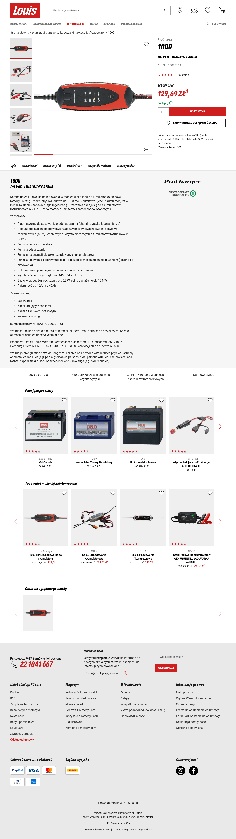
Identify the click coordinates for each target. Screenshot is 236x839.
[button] (166, 10)
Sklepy (125, 698)
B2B (12, 698)
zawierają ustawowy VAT (187, 135)
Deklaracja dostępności (191, 722)
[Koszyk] (222, 10)
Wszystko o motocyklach (81, 716)
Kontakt (15, 692)
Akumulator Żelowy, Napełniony (94, 462)
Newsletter (17, 716)
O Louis (126, 692)
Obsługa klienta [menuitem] (131, 23)
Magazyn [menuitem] (109, 23)
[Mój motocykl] (194, 10)
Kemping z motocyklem (80, 728)
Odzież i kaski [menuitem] (18, 23)
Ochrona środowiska (189, 728)
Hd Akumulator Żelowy (143, 462)
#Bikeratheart (74, 704)
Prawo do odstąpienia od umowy (197, 710)
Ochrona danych (186, 704)
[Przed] (149, 96)
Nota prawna (184, 692)
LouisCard (16, 728)
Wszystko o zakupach (135, 704)
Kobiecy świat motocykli (81, 692)
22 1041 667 (36, 665)
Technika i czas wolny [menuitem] (47, 23)
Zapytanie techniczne (24, 704)
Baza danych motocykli (25, 710)
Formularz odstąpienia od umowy (198, 716)
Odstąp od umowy (22, 739)
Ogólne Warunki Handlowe (193, 698)
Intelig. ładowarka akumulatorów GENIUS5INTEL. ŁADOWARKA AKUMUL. (192, 558)
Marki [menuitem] (94, 23)
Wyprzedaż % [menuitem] (75, 23)
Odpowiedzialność (133, 716)
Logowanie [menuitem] (219, 23)
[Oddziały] (180, 10)
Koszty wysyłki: (165, 139)
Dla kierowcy (73, 722)
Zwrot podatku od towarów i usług (143, 710)
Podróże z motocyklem (80, 710)
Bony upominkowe (22, 722)
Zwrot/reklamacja (21, 734)
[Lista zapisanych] (208, 10)
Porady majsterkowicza (80, 698)
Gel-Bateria (45, 462)
